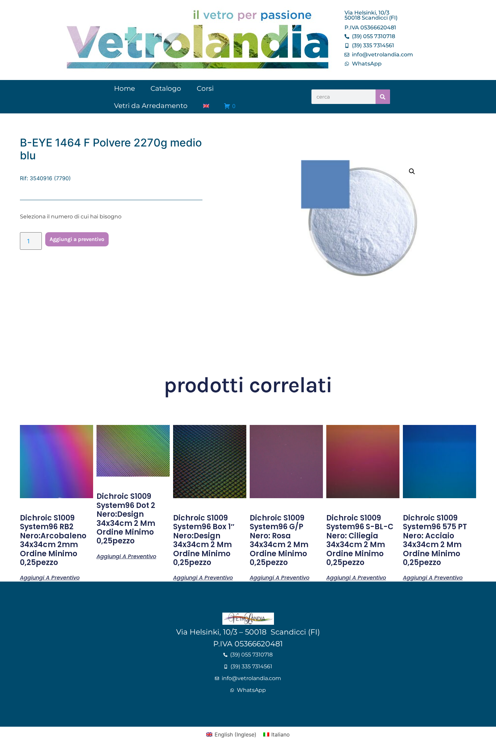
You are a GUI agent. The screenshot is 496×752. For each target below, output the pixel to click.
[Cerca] (383, 96)
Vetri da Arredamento (151, 106)
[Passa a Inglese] (206, 105)
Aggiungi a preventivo (77, 239)
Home (124, 88)
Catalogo (165, 88)
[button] (412, 171)
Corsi (205, 88)
